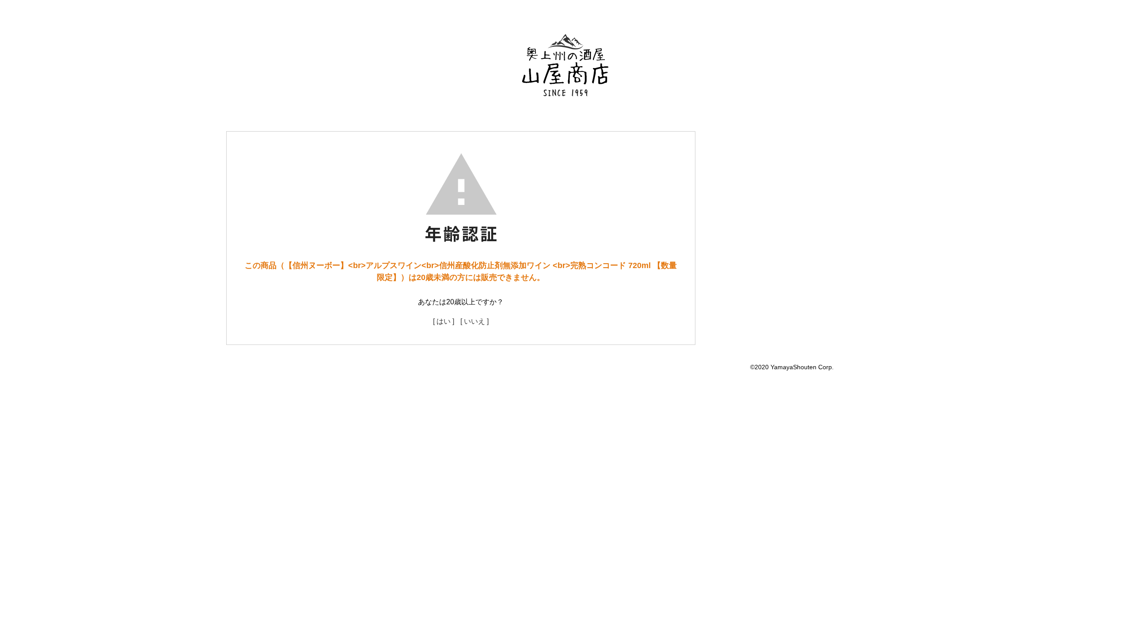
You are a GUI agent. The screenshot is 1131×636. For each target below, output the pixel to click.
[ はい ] (443, 321)
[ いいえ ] (474, 321)
